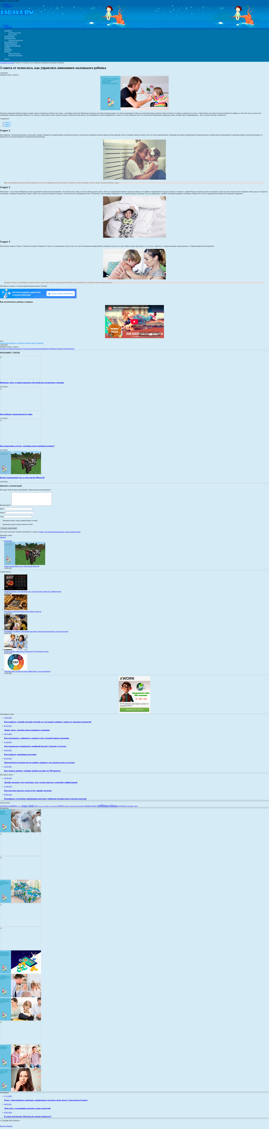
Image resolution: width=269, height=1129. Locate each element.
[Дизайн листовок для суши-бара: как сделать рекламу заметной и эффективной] (15, 590)
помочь (55, 806)
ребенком (87, 806)
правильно (67, 806)
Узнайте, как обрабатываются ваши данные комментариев (59, 532)
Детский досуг (11, 42)
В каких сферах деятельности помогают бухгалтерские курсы (26, 651)
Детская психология (15, 40)
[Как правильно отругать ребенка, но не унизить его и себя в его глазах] (20, 996)
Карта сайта (12, 34)
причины (81, 806)
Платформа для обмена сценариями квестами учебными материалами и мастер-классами (36, 631)
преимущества (74, 806)
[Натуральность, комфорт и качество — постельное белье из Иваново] (20, 902)
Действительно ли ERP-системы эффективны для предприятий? (27, 671)
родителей (121, 806)
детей (31, 805)
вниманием (4, 343)
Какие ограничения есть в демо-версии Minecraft (22, 477)
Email (2, 513)
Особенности (5, 806)
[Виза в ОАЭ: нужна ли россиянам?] (20, 879)
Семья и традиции (12, 46)
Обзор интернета (14, 53)
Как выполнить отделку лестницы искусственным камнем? (27, 446)
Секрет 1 (7, 122)
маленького (13, 343)
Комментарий (5, 505)
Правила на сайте (14, 33)
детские (40, 806)
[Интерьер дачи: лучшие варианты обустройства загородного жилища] (20, 378)
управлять (39, 343)
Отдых (7, 48)
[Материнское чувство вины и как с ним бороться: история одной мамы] (20, 1091)
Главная (3, 63)
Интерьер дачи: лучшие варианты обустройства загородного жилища (32, 382)
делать (24, 806)
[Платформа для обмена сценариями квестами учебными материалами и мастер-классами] (15, 629)
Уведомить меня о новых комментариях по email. (20, 520)
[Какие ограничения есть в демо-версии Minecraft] (20, 473)
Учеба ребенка (10, 44)
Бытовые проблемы (15, 55)
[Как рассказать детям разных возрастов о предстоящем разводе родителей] (20, 1020)
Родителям (9, 36)
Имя (2, 509)
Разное (7, 51)
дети (36, 806)
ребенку (94, 806)
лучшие (51, 806)
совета (33, 343)
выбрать (13, 806)
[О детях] (17, 22)
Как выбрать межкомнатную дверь (16, 414)
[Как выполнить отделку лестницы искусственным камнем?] (20, 442)
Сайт (2, 516)
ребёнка (28, 343)
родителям (129, 806)
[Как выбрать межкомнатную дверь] (20, 410)
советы (136, 806)
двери (19, 806)
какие (47, 806)
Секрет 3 (7, 126)
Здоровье (8, 50)
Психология (9, 38)
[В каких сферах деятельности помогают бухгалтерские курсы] (15, 649)
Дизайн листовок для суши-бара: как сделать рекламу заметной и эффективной (32, 591)
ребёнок (113, 805)
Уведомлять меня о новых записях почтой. (18, 524)
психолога (21, 343)
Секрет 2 (7, 124)
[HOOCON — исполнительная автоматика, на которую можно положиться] (20, 926)
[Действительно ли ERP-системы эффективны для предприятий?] (15, 669)
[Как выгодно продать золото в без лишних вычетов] (15, 609)
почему (61, 806)
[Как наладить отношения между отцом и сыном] (20, 1067)
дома (44, 806)
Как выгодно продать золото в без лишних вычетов (22, 611)
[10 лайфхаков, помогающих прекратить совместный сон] (20, 832)
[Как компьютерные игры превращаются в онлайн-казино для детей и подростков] (20, 973)
